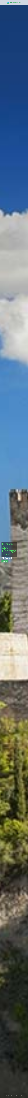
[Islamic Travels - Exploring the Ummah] (14, 2)
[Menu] (2, 2)
